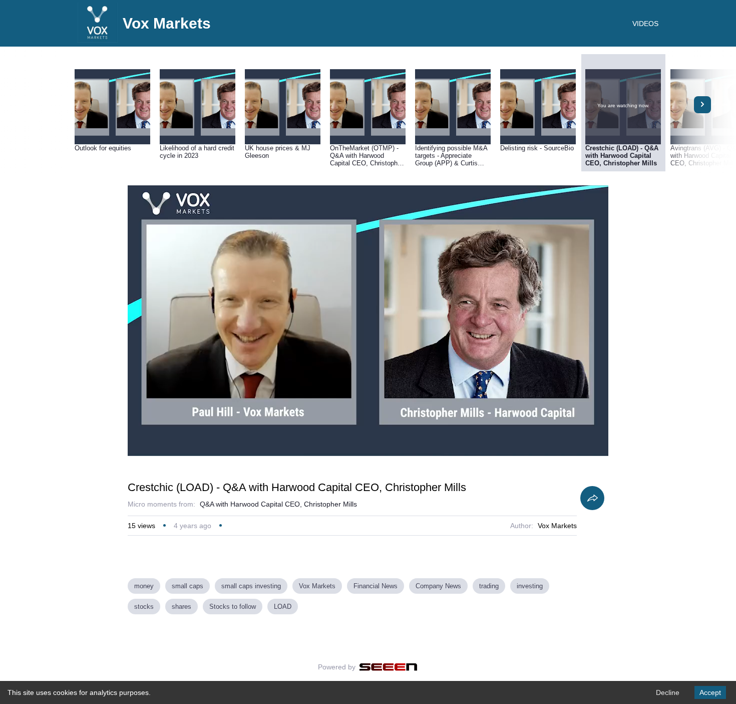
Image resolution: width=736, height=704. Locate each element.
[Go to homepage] (98, 40)
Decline (667, 692)
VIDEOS (645, 24)
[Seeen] (388, 666)
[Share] (592, 498)
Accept (710, 692)
